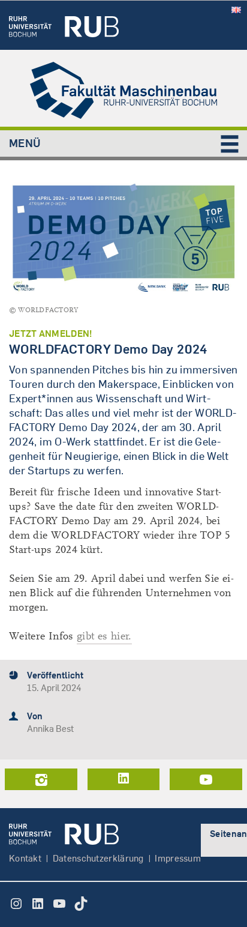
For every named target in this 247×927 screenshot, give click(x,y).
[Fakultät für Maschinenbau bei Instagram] (41, 779)
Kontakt (25, 858)
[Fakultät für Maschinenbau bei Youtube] (206, 779)
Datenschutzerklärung (98, 858)
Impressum (178, 858)
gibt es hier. (104, 636)
